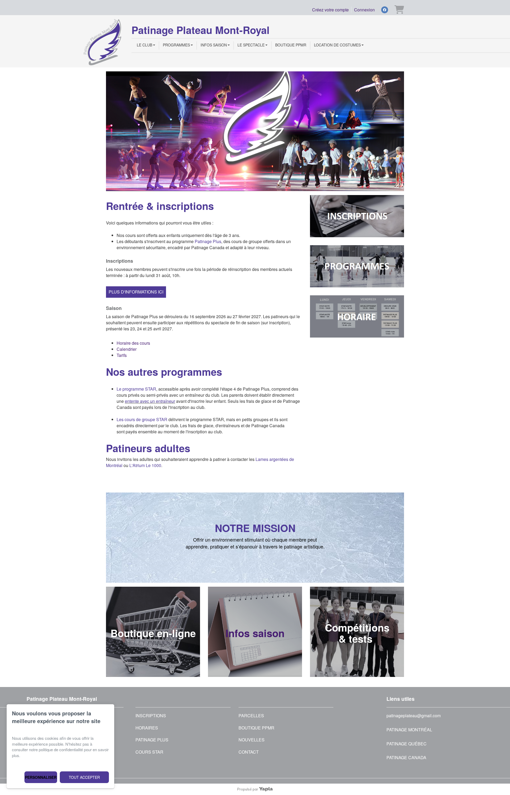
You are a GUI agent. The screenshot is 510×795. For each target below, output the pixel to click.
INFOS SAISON (214, 44)
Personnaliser (41, 777)
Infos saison (255, 633)
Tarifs (122, 355)
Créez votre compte (330, 10)
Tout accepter (84, 777)
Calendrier (127, 349)
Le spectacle (251, 44)
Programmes (176, 44)
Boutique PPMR (290, 44)
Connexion (364, 10)
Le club (144, 44)
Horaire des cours (133, 343)
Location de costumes (337, 44)
